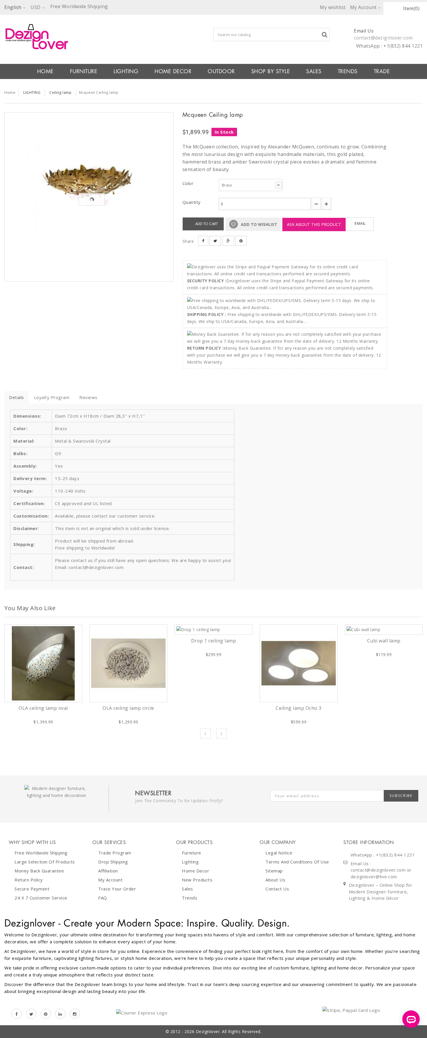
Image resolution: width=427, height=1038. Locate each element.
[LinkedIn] (60, 1014)
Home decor (195, 871)
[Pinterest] (46, 1014)
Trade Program (114, 853)
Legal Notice (278, 853)
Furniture (191, 853)
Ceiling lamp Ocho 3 (299, 708)
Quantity (191, 202)
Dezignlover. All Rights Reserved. (229, 1031)
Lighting (190, 862)
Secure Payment (32, 889)
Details (16, 397)
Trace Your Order (117, 889)
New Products (197, 880)
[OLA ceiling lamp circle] (128, 663)
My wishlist (333, 7)
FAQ (102, 898)
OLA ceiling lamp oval (43, 708)
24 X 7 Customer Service (41, 898)
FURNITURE (84, 71)
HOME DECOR (173, 71)
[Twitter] (31, 1014)
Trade (382, 71)
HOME (45, 71)
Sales (187, 889)
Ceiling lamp (60, 92)
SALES (314, 71)
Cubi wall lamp (384, 640)
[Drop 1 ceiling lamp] (213, 629)
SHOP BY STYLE (270, 71)
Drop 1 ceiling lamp (213, 640)
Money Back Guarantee (39, 871)
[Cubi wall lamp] (384, 629)
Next (221, 733)
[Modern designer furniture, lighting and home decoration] (89, 37)
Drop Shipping (113, 862)
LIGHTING (126, 71)
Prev (205, 733)
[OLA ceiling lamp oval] (43, 663)
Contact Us (277, 889)
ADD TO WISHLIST (258, 224)
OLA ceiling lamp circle (128, 708)
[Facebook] (17, 1014)
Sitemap (274, 871)
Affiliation (108, 871)
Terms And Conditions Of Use (297, 862)
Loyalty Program (52, 397)
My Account (110, 880)
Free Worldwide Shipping (41, 853)
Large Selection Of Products (45, 862)
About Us (275, 880)
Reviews (88, 397)
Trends (348, 71)
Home (9, 92)
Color (188, 183)
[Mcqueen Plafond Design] (89, 197)
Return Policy (29, 880)
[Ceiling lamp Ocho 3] (299, 663)
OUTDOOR (221, 71)
